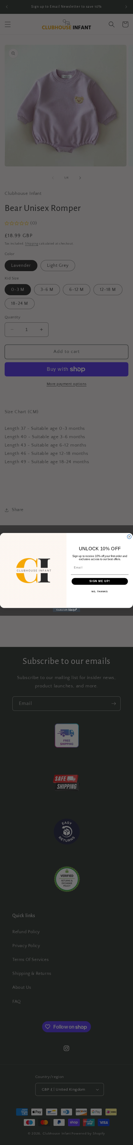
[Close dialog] (129, 537)
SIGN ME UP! (99, 581)
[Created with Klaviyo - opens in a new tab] (66, 610)
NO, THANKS (100, 591)
